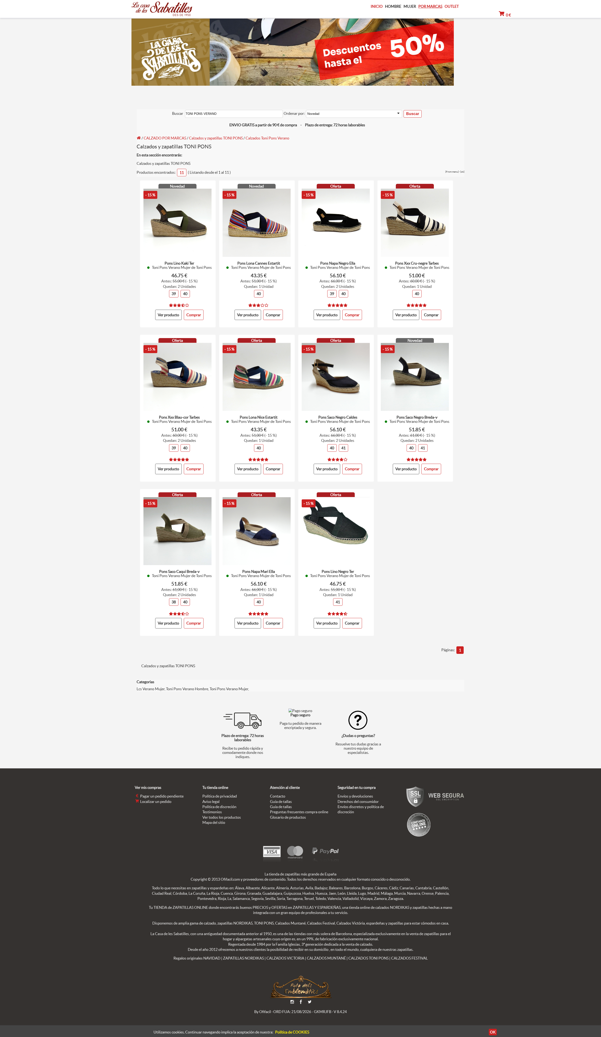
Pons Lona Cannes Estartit (258, 263)
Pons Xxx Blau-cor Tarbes (179, 417)
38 (174, 602)
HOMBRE (393, 6)
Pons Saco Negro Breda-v (417, 417)
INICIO (377, 6)
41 (343, 448)
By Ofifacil (262, 1012)
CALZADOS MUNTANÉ (326, 958)
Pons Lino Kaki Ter (179, 263)
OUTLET (452, 6)
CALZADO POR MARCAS (165, 138)
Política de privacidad (219, 796)
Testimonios (212, 812)
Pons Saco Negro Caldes (337, 417)
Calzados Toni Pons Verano (267, 138)
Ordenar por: (294, 113)
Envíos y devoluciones (355, 796)
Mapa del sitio (213, 822)
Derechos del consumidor (358, 801)
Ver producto (168, 315)
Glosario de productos (288, 817)
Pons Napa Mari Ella (258, 571)
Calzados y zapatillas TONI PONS (216, 138)
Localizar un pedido (155, 801)
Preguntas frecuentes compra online (299, 812)
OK (493, 1032)
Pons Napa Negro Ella (337, 263)
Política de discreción (219, 807)
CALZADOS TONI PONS (368, 958)
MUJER (410, 6)
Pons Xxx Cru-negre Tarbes (417, 263)
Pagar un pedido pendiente (161, 796)
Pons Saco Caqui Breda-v (179, 571)
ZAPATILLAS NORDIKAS (243, 958)
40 (185, 294)
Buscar (177, 113)
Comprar (273, 315)
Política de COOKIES (292, 1032)
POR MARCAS (430, 6)
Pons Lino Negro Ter (338, 571)
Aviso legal (211, 801)
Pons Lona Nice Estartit (258, 417)
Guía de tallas (281, 801)
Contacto (277, 796)
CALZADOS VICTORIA (285, 958)
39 (174, 294)
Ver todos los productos (221, 817)
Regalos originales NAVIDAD (196, 958)
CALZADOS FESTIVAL (409, 958)
